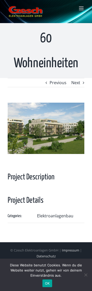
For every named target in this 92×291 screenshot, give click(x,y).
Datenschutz (46, 256)
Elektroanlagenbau (55, 216)
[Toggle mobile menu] (81, 8)
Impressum (70, 250)
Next (75, 82)
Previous (58, 82)
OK (47, 283)
